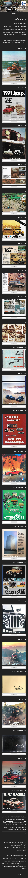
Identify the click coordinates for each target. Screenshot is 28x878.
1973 (17, 42)
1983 (14, 43)
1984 (11, 43)
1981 (19, 43)
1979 (25, 43)
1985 (8, 43)
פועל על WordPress (22, 874)
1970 (25, 42)
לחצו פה (13, 833)
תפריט (13, 13)
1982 (16, 43)
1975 (11, 42)
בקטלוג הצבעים (9, 821)
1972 (19, 42)
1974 (14, 42)
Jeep (7, 32)
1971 (22, 42)
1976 (9, 42)
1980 (22, 43)
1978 (4, 42)
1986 (5, 43)
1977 (6, 42)
